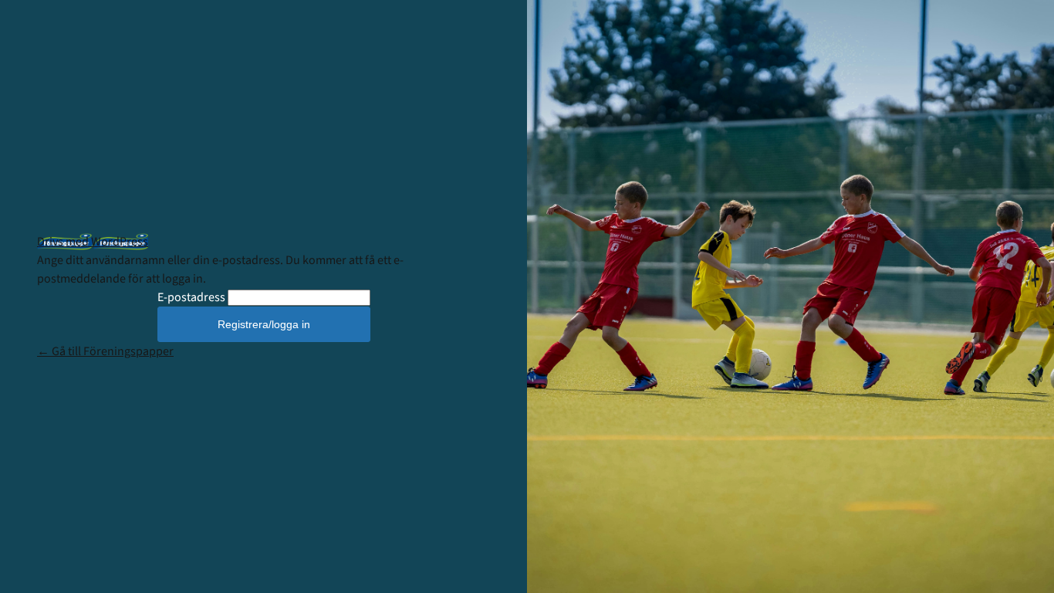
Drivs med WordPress (92, 241)
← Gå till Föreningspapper (105, 351)
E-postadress (191, 297)
